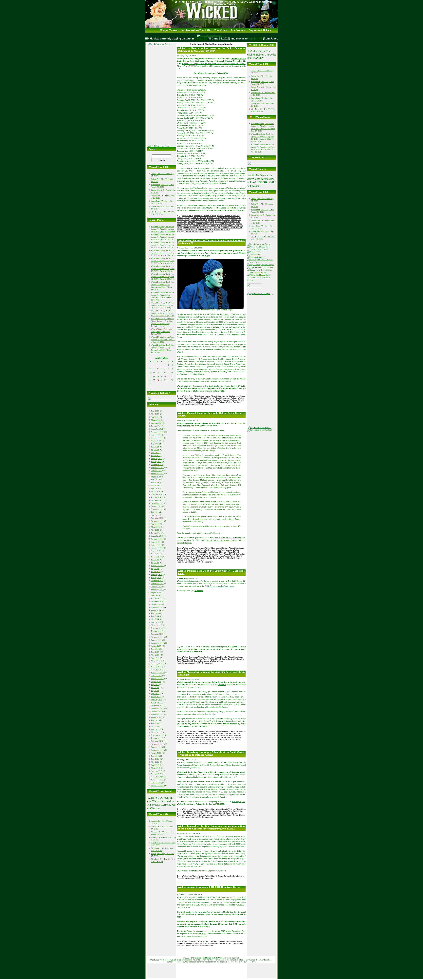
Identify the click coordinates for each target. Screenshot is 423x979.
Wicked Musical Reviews (201, 552)
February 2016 (156, 574)
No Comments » (206, 231)
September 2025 (157, 437)
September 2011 (157, 714)
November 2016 (157, 565)
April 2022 (155, 524)
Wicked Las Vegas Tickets (219, 220)
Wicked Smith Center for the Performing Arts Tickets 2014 (209, 224)
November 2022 (157, 521)
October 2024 (156, 470)
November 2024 (157, 467)
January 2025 (156, 461)
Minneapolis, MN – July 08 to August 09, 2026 (162, 185)
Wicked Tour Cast (233, 402)
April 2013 (155, 658)
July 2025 (155, 443)
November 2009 (157, 779)
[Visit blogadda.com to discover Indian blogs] (261, 262)
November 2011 (157, 708)
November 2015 (157, 583)
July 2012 (155, 684)
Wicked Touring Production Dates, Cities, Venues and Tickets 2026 (161, 331)
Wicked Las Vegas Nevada (228, 216)
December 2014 (157, 601)
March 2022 (155, 527)
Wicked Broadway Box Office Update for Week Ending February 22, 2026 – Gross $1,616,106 (162, 286)
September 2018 (157, 547)
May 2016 (155, 568)
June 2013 (155, 652)
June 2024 (155, 482)
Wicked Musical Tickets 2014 (227, 222)
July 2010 (155, 756)
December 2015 (157, 580)
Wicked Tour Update (234, 943)
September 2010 (157, 750)
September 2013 (157, 643)
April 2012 (155, 693)
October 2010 (156, 747)
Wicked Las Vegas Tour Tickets (211, 735)
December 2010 (157, 741)
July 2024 (155, 479)
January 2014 (156, 631)
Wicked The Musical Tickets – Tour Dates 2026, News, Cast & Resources (223, 1)
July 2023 (155, 512)
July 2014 (155, 613)
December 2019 (157, 536)
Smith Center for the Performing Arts (230, 538)
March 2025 (155, 455)
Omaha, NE (247, 38)
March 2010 (155, 768)
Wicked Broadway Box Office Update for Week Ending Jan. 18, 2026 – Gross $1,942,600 (162, 313)
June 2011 (155, 723)
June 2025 (155, 446)
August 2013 (156, 646)
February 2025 (156, 458)
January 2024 (156, 497)
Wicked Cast (187, 396)
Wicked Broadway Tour (192, 941)
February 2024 (156, 494)
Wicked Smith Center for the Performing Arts (215, 224)
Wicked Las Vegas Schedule (205, 733)
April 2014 (155, 622)
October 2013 (156, 640)
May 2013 (155, 655)
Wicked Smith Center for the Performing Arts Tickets (214, 400)
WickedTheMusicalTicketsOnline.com (175, 960)
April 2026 (155, 417)
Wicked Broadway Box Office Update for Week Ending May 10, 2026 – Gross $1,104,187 (162, 252)
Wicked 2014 (187, 216)
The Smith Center (214, 205)
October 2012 (156, 675)
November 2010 (157, 744)
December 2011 (157, 705)
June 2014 (155, 616)
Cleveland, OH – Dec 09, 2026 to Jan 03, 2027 (163, 212)
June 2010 (155, 759)
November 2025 (157, 432)
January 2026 (156, 426)
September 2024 (157, 473)
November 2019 (157, 539)
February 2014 (156, 628)
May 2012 (155, 690)
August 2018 (156, 550)
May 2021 (155, 530)
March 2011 (155, 732)
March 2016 (155, 571)
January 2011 (156, 738)
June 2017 (155, 559)
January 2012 (156, 702)
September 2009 (157, 785)
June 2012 (155, 687)
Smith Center (217, 682)
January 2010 (156, 773)
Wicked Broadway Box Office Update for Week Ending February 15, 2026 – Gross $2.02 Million (162, 296)
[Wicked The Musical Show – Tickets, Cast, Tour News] (261, 249)
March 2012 (155, 696)
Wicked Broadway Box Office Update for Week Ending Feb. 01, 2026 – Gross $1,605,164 (162, 305)
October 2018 (156, 545)
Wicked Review (220, 552)
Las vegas (222, 685)
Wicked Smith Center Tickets (191, 649)
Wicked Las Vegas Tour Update (201, 222)
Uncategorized (191, 231)
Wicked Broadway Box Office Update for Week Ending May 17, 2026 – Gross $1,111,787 (162, 244)
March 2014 (155, 625)
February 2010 (156, 771)
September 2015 (157, 589)
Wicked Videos (216, 661)
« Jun (150, 387)
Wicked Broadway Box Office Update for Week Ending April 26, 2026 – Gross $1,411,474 (162, 260)
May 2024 (155, 485)
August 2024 (156, 476)
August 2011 (156, 717)
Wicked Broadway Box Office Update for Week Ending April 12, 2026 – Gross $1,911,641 (162, 268)
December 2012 (157, 669)
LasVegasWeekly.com (211, 533)
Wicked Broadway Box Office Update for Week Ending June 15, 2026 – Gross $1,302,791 (162, 237)
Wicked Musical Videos (199, 659)
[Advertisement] (161, 95)
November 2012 (157, 672)
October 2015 (156, 586)
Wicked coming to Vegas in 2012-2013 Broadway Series (209, 887)
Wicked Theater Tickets (187, 229)
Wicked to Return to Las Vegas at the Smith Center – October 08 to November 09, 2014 (211, 49)
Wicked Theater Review (230, 558)
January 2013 (156, 666)
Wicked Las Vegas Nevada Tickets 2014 (224, 218)
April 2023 (155, 515)
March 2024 (155, 491)
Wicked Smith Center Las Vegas (215, 556)
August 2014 (156, 610)
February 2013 (156, 663)
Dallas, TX (192, 38)
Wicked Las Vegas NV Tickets (223, 208)
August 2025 (156, 440)
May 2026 (155, 414)
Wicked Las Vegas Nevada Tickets (191, 218)
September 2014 (157, 607)
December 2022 (157, 518)
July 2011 (155, 720)
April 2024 (155, 488)
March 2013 (155, 660)
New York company (233, 327)
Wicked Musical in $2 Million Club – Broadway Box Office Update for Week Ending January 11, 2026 (162, 322)
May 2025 (155, 449)
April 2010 (155, 765)
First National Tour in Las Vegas (229, 344)
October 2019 (156, 542)
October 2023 (156, 506)
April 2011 (155, 729)
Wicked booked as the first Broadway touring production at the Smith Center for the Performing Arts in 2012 (211, 827)
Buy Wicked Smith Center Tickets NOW (211, 73)
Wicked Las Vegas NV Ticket (204, 724)
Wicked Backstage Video (192, 657)
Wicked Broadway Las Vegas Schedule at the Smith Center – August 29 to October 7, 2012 (211, 753)
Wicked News (262, 117)
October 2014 (156, 604)
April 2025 (155, 452)
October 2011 (156, 711)
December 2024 (157, 464)
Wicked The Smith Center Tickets (227, 227)
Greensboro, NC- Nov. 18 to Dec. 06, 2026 (162, 202)
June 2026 (155, 411)
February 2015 (156, 595)
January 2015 (156, 598)
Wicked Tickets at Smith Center (190, 560)
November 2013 (157, 637)
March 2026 (155, 420)
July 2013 (155, 649)
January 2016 (156, 577)
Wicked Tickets (168, 30)
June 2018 (155, 553)
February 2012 (156, 699)
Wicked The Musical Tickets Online (209, 958)
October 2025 (156, 434)
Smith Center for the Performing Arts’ (231, 897)
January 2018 (156, 556)
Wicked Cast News (202, 396)
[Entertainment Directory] (254, 251)
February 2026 (156, 423)
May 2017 (155, 562)
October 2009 (156, 782)
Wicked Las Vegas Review (216, 548)
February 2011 (156, 735)
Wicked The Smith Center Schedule (191, 90)
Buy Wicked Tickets (260, 30)
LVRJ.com (198, 591)
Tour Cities (220, 30)
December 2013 (157, 634)
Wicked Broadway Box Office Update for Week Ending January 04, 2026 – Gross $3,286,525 (162, 349)
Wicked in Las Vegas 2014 (205, 216)
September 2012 (157, 678)
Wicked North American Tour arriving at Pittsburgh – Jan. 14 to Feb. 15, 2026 (163, 339)
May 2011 (155, 726)
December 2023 (157, 500)
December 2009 (157, 776)
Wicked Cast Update (219, 396)
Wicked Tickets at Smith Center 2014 (214, 229)
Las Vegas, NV (238, 802)
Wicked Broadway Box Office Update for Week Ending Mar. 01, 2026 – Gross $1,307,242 (162, 276)
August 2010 (156, 753)
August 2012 (156, 681)
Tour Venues (238, 30)
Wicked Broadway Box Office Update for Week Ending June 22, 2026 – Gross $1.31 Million (163, 229)
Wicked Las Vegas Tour (194, 550)
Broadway (224, 314)
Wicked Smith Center (186, 224)
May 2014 (155, 619)
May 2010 (155, 762)
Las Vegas (240, 188)
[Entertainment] (254, 254)
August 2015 (156, 592)
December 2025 (157, 429)
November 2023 (157, 503)
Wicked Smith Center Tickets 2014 (197, 227)
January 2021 (156, 533)
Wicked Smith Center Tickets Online (206, 721)
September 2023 (157, 509)
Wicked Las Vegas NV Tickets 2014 (192, 220)
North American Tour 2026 (196, 30)
